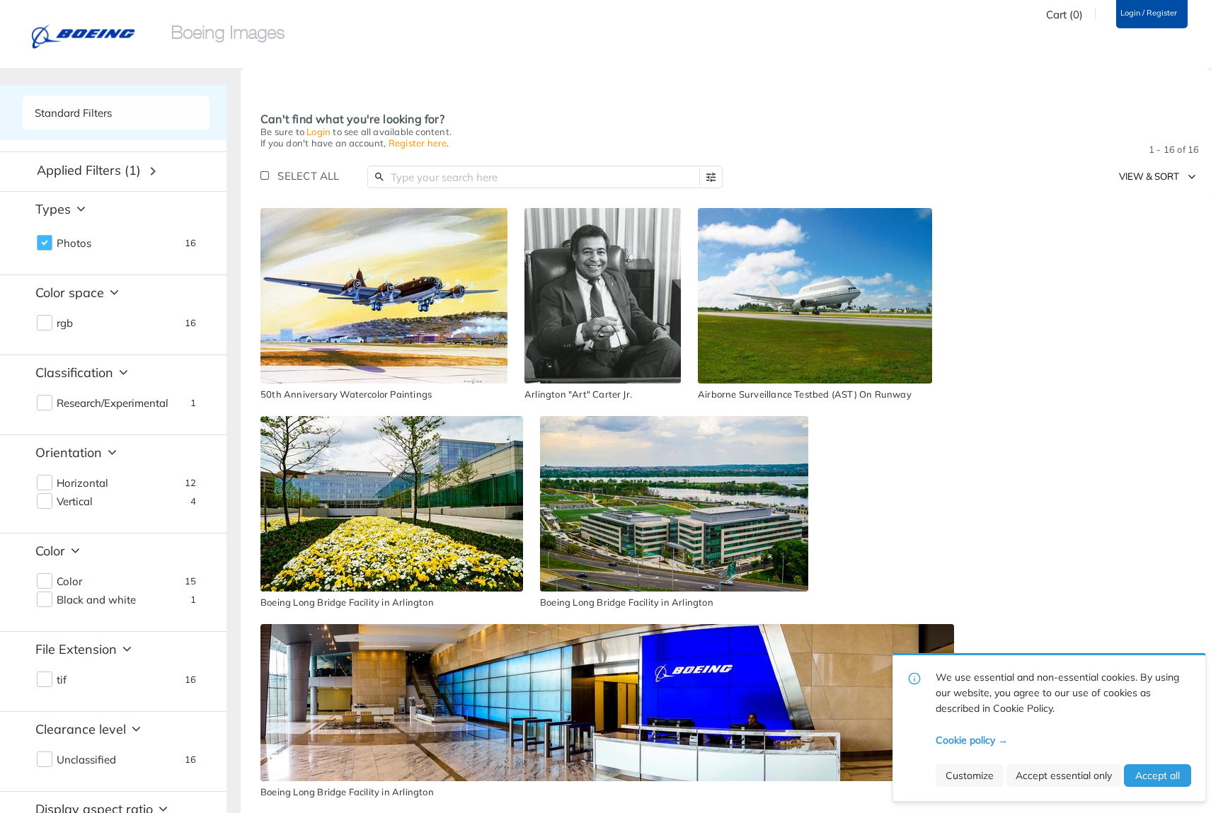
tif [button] (62, 680)
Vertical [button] (75, 501)
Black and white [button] (96, 600)
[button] (711, 177)
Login (318, 131)
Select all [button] (308, 176)
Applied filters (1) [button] (89, 170)
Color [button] (69, 581)
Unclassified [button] (86, 760)
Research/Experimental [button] (112, 403)
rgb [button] (65, 323)
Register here (418, 143)
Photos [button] (74, 243)
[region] (383, 296)
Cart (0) (1064, 14)
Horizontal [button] (82, 483)
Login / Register (1148, 13)
